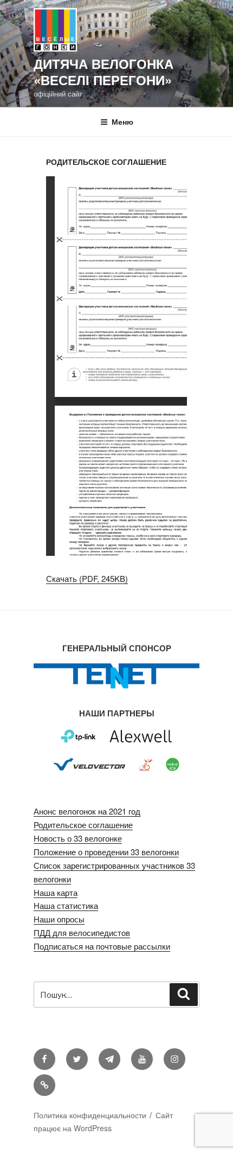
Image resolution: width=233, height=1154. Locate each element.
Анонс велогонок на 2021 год (87, 811)
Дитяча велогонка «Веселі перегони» (103, 71)
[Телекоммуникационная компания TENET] (116, 687)
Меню (122, 121)
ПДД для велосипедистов (82, 932)
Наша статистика (66, 905)
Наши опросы (59, 919)
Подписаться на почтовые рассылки (102, 946)
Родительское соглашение (83, 824)
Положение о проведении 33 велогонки (106, 851)
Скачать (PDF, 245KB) (87, 578)
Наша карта (55, 892)
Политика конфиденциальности (90, 1115)
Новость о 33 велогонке (78, 838)
